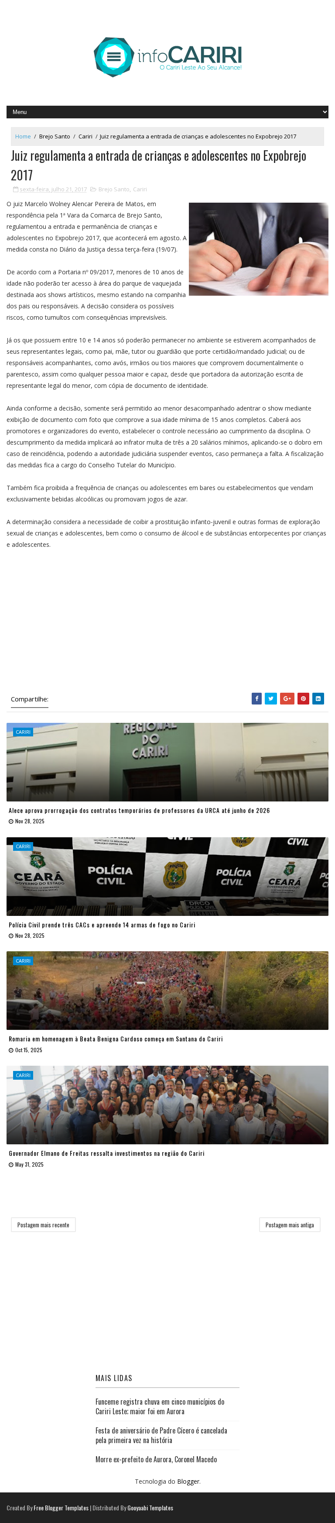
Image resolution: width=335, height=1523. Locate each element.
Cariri (85, 136)
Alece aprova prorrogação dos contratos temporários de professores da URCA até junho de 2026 (139, 810)
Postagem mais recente (43, 1224)
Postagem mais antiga (290, 1224)
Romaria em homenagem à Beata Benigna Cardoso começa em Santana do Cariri (116, 1038)
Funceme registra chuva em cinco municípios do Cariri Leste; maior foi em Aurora (160, 1406)
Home (23, 136)
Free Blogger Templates (61, 1507)
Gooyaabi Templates (150, 1507)
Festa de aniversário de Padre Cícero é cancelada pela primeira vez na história (161, 1435)
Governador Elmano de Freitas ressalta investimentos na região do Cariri (107, 1152)
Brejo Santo (54, 136)
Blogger (188, 1481)
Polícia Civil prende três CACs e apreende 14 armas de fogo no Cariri (102, 924)
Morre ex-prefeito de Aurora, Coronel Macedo (156, 1459)
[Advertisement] (167, 623)
